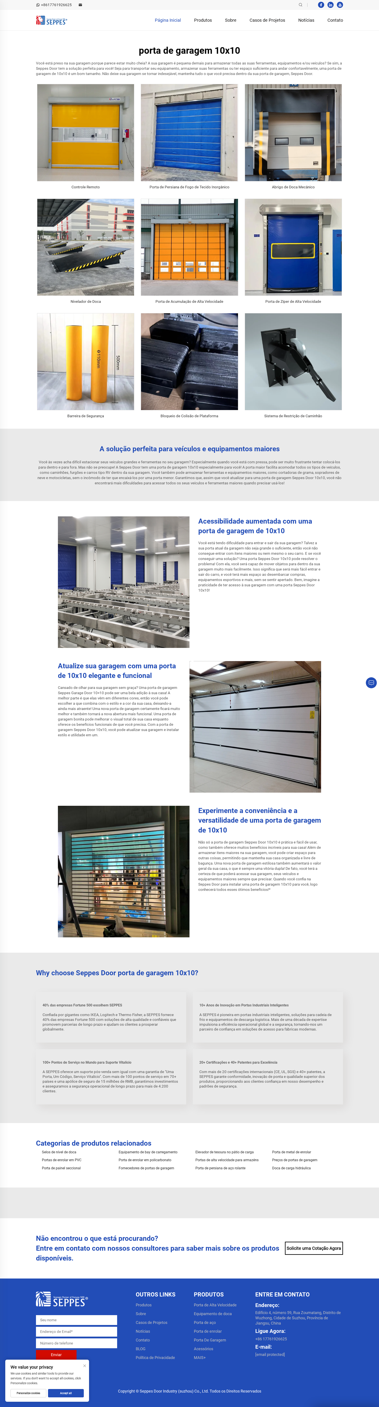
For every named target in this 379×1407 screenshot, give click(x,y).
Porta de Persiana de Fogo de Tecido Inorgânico (189, 187)
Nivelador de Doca (86, 301)
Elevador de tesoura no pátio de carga (224, 1152)
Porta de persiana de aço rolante (220, 1168)
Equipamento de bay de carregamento (148, 1152)
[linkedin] (330, 5)
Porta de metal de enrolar (291, 1152)
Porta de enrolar (208, 1331)
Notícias (306, 20)
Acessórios (203, 1348)
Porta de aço (205, 1322)
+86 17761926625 (271, 1339)
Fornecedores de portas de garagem (146, 1168)
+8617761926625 (56, 5)
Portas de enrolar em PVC (61, 1160)
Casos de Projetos (267, 20)
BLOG (140, 1348)
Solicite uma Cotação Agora (314, 1248)
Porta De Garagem (210, 1340)
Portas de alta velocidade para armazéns (227, 1160)
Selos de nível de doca (59, 1152)
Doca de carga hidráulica (291, 1168)
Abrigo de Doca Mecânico (293, 187)
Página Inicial (168, 20)
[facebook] (321, 5)
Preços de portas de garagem (294, 1160)
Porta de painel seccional (61, 1168)
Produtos (203, 20)
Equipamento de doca (213, 1313)
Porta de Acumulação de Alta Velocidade (189, 301)
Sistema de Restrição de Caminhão (293, 416)
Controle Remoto (86, 187)
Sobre (230, 20)
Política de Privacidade (155, 1357)
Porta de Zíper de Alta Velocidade (293, 301)
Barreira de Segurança (85, 416)
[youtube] (340, 5)
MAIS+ (200, 1357)
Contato (335, 20)
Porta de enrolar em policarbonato (145, 1160)
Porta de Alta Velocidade (215, 1305)
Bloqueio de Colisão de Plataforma (189, 416)
